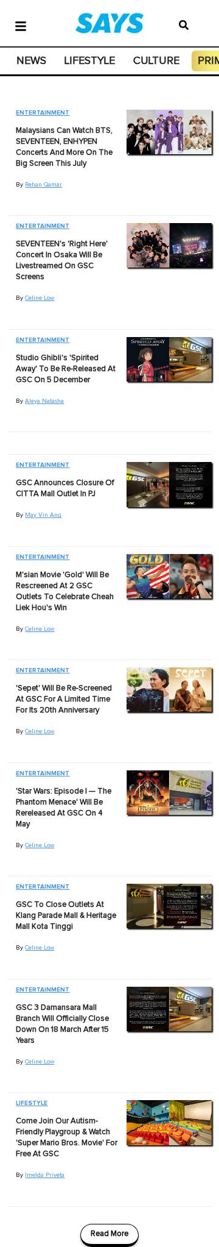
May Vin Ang (43, 515)
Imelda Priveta (44, 1175)
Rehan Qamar (43, 185)
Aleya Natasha (44, 401)
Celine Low (39, 298)
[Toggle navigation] (20, 25)
